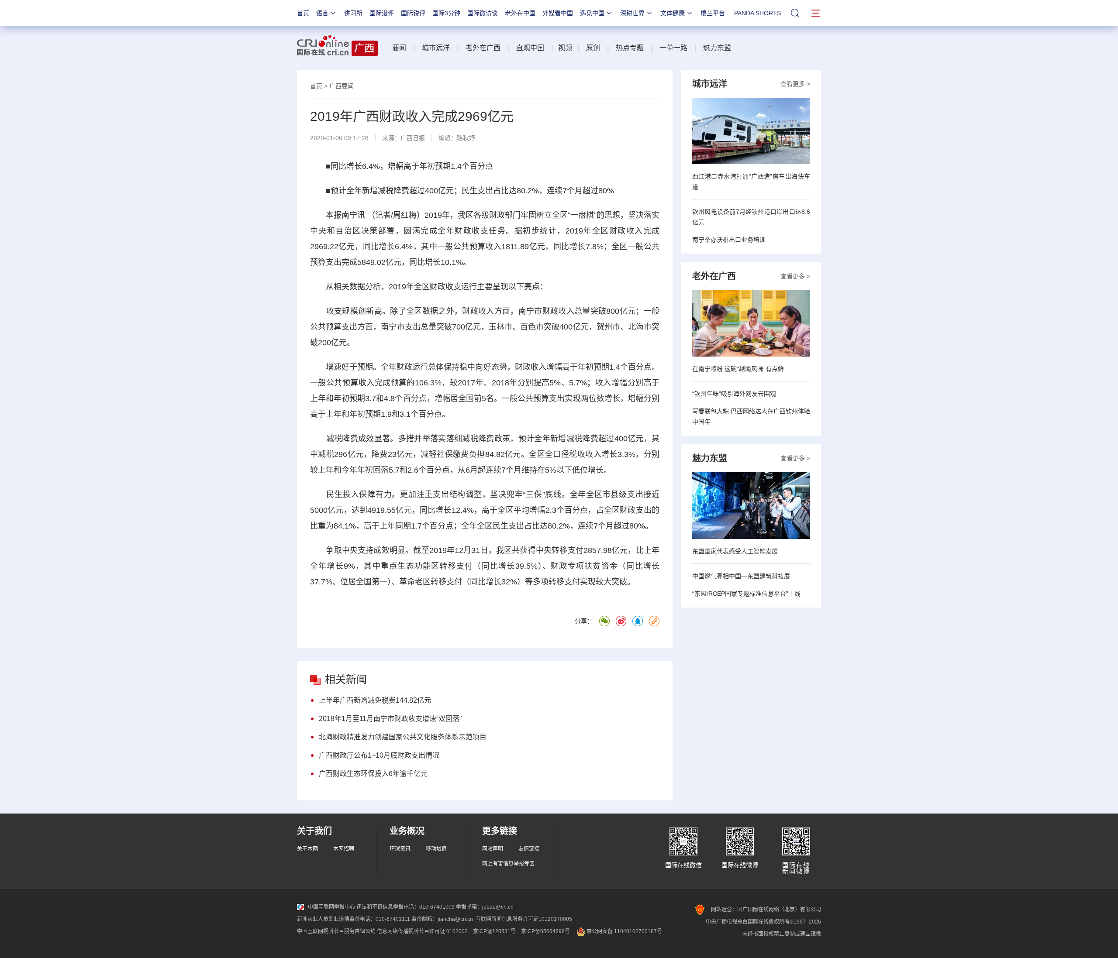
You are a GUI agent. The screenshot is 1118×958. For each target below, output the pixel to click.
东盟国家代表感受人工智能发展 (735, 551)
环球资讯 (400, 849)
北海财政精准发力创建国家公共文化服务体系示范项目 (403, 737)
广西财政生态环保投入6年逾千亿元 (373, 773)
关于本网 (307, 849)
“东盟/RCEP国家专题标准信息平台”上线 (746, 593)
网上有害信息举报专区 (508, 864)
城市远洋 (436, 48)
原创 (593, 48)
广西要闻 (341, 85)
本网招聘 (343, 849)
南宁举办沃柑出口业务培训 (729, 239)
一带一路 (673, 48)
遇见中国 (592, 13)
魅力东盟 (717, 48)
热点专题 (630, 48)
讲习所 (353, 13)
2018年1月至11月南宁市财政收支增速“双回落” (390, 718)
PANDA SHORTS (757, 13)
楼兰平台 (712, 13)
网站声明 (492, 849)
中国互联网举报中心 (331, 907)
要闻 (399, 48)
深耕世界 (632, 13)
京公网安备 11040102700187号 (623, 931)
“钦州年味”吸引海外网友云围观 (734, 393)
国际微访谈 (482, 13)
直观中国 (530, 48)
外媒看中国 (557, 13)
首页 (303, 13)
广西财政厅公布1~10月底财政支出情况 (379, 755)
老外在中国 (520, 13)
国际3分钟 (446, 13)
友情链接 (528, 849)
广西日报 (412, 137)
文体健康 (672, 13)
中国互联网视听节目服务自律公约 (336, 931)
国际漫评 (381, 13)
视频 (565, 48)
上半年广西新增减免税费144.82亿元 (375, 700)
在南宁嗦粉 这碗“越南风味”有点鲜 (738, 368)
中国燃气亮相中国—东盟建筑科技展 (741, 576)
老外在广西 (483, 48)
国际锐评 (413, 13)
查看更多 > (795, 83)
